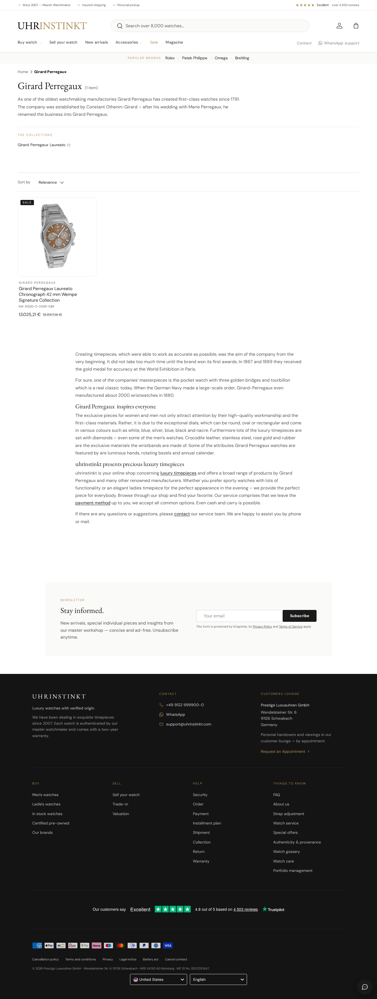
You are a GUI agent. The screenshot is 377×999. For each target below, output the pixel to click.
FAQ (276, 794)
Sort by (24, 182)
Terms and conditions (80, 959)
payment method (92, 503)
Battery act (150, 959)
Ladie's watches (46, 804)
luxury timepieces (178, 473)
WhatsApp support (341, 43)
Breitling (242, 57)
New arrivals (96, 42)
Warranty (201, 861)
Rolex (170, 57)
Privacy (108, 959)
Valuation (121, 813)
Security (200, 794)
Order (198, 804)
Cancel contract (176, 959)
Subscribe (299, 615)
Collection (202, 842)
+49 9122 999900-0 (185, 704)
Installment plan (207, 823)
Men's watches (45, 794)
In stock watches (47, 813)
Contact (304, 43)
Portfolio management (292, 870)
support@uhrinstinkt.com (188, 724)
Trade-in (120, 804)
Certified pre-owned (50, 823)
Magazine (174, 42)
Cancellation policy (45, 959)
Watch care (283, 861)
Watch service (286, 823)
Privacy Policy (262, 626)
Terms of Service (290, 626)
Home (23, 71)
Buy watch (27, 42)
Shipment (201, 832)
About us (281, 804)
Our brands (42, 832)
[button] (356, 26)
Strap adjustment (288, 813)
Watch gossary (286, 851)
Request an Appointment (283, 751)
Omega (221, 57)
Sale (154, 42)
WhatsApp (175, 714)
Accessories (127, 42)
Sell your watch (63, 42)
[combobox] (210, 26)
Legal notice (128, 959)
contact (182, 514)
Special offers (285, 832)
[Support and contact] (365, 987)
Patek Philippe (194, 57)
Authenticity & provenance (297, 842)
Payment (201, 813)
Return (199, 851)
